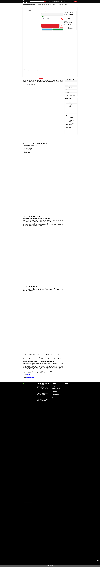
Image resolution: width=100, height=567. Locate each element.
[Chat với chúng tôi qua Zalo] (98, 562)
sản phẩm (56, 80)
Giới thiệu (47, 4)
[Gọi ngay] (98, 565)
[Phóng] (24, 69)
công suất (30, 82)
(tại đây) (70, 19)
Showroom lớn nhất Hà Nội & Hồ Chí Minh (68, 12)
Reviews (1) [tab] (45, 78)
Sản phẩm (43, 4)
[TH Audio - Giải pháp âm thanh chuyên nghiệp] (26, 1)
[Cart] (76, 4)
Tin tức (51, 4)
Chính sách (55, 4)
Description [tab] (41, 78)
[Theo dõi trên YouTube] (54, 397)
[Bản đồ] (98, 560)
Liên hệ (66, 4)
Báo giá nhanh (61, 4)
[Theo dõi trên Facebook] (52, 397)
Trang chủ (39, 4)
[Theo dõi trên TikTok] (53, 397)
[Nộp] (45, 1)
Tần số (25, 148)
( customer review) (29, 10)
